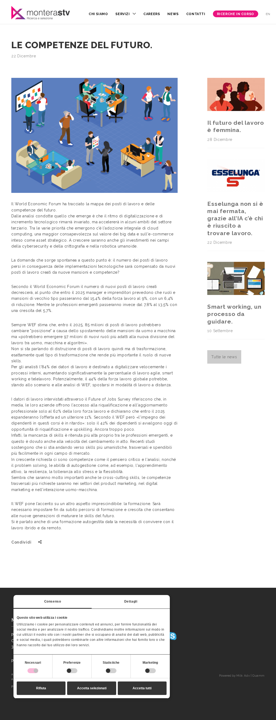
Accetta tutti (142, 688)
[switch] (72, 670)
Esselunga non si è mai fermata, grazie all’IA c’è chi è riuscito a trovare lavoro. (235, 218)
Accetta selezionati (91, 688)
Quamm (258, 675)
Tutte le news (224, 357)
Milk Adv (243, 675)
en (268, 14)
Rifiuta (41, 688)
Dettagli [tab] (130, 601)
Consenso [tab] (52, 601)
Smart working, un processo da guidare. (234, 314)
